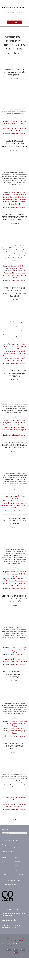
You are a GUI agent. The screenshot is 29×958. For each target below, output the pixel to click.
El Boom (7, 123)
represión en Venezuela (14, 360)
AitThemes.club (14, 946)
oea (12, 358)
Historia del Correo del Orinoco (12, 887)
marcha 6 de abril (15, 581)
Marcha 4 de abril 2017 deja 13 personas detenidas (14, 746)
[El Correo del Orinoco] (14, 7)
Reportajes (17, 861)
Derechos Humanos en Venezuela (14, 353)
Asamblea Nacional (18, 351)
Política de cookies (17, 940)
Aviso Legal (9, 938)
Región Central (14, 204)
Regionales (14, 498)
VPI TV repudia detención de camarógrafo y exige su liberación (14, 598)
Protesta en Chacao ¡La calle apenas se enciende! (14, 674)
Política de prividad (21, 938)
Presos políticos (20, 202)
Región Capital (14, 130)
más (14, 117)
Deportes (17, 870)
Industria (4, 874)
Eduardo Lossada (19, 134)
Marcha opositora (15, 505)
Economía (4, 865)
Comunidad (14, 121)
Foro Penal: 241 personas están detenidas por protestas (14, 373)
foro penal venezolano (18, 128)
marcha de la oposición (18, 804)
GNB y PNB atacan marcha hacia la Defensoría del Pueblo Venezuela (14, 445)
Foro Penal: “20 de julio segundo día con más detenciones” (14, 72)
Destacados (23, 121)
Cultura (16, 857)
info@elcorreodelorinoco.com (9, 927)
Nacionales (16, 195)
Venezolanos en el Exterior (14, 349)
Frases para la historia (10, 884)
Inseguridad (15, 123)
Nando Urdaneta (19, 511)
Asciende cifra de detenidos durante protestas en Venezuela (14, 143)
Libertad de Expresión (18, 657)
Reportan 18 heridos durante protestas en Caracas (14, 520)
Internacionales (11, 268)
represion (14, 586)
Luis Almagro (15, 275)
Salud (16, 865)
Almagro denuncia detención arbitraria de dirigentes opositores (14, 217)
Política (22, 123)
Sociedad (4, 857)
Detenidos (13, 197)
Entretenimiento (19, 874)
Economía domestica (7, 870)
